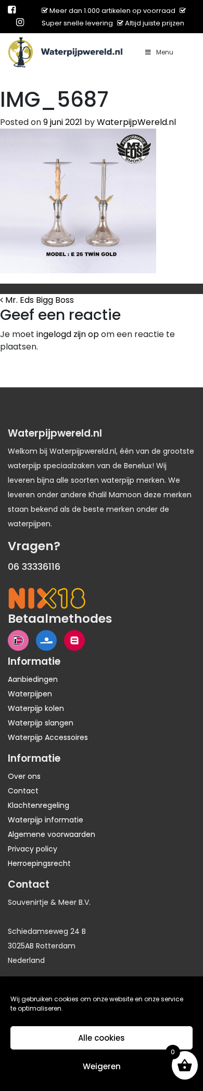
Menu (164, 52)
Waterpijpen (30, 694)
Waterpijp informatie (45, 820)
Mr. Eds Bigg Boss (38, 300)
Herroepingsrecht (39, 863)
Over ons (24, 776)
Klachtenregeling (38, 805)
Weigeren (102, 1066)
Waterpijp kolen (36, 708)
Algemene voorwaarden (51, 834)
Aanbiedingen (33, 679)
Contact (23, 791)
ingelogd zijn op (67, 334)
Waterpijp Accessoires (48, 737)
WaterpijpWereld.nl (136, 122)
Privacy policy (32, 849)
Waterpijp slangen (40, 723)
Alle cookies (101, 1037)
